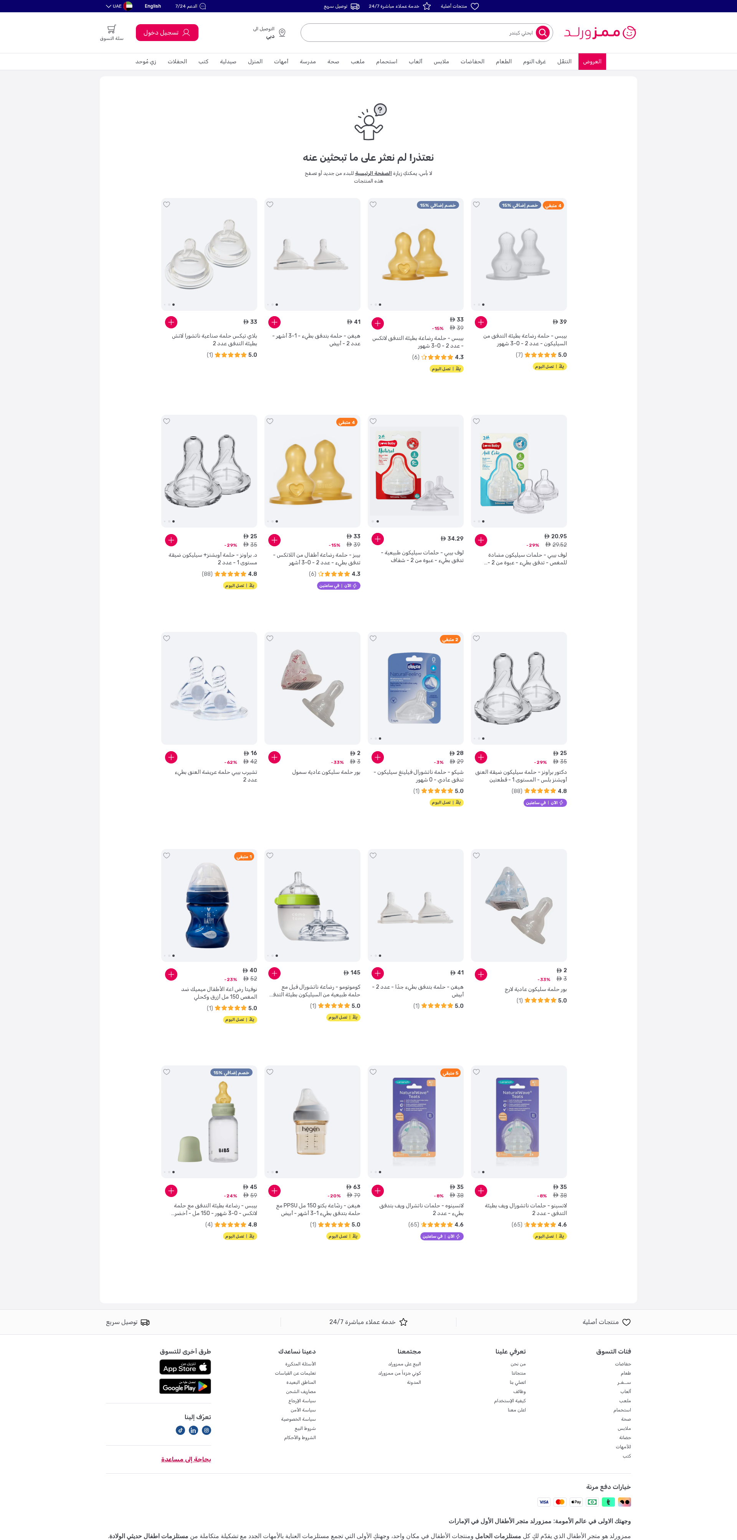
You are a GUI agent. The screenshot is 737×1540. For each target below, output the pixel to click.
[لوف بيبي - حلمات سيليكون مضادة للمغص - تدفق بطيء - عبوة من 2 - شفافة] (519, 471)
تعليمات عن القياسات (295, 1373)
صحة (333, 61)
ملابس (441, 61)
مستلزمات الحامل (498, 1536)
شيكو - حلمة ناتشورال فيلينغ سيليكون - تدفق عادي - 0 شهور (418, 776)
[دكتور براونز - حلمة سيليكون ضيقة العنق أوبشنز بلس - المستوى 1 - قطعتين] (519, 688)
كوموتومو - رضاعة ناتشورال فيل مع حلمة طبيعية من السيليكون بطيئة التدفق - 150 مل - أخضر (314, 991)
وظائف (519, 1391)
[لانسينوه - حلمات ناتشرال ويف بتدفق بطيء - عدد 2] (416, 1121)
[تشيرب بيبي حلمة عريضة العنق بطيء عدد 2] (209, 688)
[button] (191, 6)
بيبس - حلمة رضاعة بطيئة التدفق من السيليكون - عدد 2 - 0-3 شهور (525, 340)
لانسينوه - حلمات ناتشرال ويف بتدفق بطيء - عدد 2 (421, 1209)
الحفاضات (472, 61)
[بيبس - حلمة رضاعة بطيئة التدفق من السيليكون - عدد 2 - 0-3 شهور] (519, 254)
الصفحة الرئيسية (373, 173)
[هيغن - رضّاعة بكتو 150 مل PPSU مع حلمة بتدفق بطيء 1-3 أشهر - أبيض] (312, 1121)
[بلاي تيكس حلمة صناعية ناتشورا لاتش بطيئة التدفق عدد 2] (209, 254)
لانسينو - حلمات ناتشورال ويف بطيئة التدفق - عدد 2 (526, 1209)
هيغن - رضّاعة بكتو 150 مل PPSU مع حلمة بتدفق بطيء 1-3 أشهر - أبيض (318, 1209)
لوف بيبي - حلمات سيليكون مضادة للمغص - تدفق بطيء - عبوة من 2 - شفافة (527, 559)
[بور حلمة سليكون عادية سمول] (312, 688)
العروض (592, 61)
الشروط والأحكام (300, 1437)
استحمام (386, 61)
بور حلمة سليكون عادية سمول (326, 772)
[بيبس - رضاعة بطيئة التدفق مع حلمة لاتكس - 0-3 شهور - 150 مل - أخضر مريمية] (209, 1121)
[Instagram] (206, 1430)
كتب (203, 61)
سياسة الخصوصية (298, 1419)
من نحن (518, 1364)
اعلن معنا (517, 1410)
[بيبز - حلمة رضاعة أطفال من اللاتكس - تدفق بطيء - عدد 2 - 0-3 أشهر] (312, 471)
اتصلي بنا (518, 1382)
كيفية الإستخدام (510, 1400)
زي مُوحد (146, 61)
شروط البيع (305, 1428)
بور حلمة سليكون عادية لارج (536, 989)
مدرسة (308, 61)
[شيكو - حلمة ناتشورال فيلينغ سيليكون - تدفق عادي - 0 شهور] (416, 688)
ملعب (358, 61)
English (153, 6)
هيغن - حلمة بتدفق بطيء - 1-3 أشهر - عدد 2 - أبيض (316, 340)
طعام (626, 1373)
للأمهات (623, 1446)
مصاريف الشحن (301, 1391)
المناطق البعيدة (301, 1382)
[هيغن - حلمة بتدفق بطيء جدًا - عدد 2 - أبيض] (416, 905)
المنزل (255, 61)
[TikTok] (180, 1430)
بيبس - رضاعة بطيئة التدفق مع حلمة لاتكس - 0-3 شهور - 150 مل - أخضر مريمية (215, 1209)
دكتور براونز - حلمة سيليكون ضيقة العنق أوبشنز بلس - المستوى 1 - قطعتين (521, 776)
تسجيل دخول (161, 32)
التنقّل (564, 61)
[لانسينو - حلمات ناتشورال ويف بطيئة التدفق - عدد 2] (519, 1121)
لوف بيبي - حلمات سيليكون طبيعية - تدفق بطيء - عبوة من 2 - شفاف (422, 556)
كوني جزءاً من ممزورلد (399, 1373)
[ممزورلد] (599, 33)
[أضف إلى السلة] (481, 322)
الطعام (504, 61)
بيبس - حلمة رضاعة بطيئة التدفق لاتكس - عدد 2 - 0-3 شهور (418, 342)
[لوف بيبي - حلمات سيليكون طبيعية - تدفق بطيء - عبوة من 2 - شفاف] (416, 471)
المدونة (414, 1382)
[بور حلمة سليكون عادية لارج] (519, 905)
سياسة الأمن (303, 1410)
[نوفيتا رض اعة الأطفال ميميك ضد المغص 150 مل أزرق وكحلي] (209, 905)
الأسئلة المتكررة (300, 1364)
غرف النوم (534, 61)
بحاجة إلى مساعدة (186, 1459)
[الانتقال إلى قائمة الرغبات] (476, 204)
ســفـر (624, 1382)
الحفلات (177, 61)
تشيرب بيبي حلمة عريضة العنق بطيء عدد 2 (216, 776)
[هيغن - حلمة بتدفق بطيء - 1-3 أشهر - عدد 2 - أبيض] (312, 254)
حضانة (625, 1437)
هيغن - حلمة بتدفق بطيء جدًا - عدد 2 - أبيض (418, 991)
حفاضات (623, 1364)
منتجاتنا (519, 1373)
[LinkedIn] (193, 1430)
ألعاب (415, 61)
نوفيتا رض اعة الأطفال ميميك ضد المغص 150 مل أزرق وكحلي (219, 993)
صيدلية (228, 61)
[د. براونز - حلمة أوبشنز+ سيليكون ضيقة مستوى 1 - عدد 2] (209, 471)
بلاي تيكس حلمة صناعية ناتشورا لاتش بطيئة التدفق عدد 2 (214, 340)
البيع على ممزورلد (404, 1364)
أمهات (281, 61)
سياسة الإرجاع (302, 1400)
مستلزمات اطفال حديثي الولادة (148, 1536)
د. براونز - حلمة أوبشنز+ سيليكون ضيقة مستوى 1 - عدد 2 (213, 559)
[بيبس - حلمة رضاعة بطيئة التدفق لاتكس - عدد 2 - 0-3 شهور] (416, 254)
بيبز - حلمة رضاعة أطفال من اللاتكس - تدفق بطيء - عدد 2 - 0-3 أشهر (316, 559)
